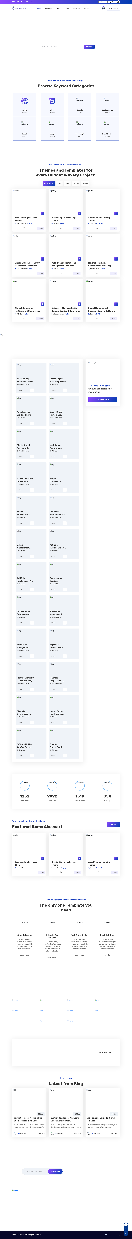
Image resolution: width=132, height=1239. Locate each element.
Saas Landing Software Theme (26, 219)
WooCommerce (107, 110)
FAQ (56, 1205)
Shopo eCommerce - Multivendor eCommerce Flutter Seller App (27, 309)
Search (89, 47)
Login (81, 1205)
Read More (41, 1133)
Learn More (24, 955)
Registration (83, 1209)
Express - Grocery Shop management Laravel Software (58, 646)
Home (39, 8)
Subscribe (55, 1171)
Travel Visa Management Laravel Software (58, 613)
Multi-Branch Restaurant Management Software (64, 264)
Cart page (107, 1209)
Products (48, 8)
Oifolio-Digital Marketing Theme (64, 219)
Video (52, 110)
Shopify (80, 110)
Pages (58, 8)
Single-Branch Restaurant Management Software (27, 264)
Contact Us (59, 1197)
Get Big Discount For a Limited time (26, 2)
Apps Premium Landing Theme (99, 219)
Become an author (111, 1197)
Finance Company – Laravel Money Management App (25, 679)
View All (113, 824)
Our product (108, 1205)
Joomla (25, 134)
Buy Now (29, 204)
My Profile (82, 1197)
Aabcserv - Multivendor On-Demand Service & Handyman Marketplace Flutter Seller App (66, 309)
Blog (67, 8)
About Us (76, 8)
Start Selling (113, 8)
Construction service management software (56, 579)
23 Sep (40, 1114)
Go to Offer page (105, 1052)
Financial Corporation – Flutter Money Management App (58, 679)
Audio (25, 110)
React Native (107, 134)
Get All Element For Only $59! (100, 390)
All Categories (48, 183)
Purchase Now (103, 399)
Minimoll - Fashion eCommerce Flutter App (99, 264)
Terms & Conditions (111, 1201)
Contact (87, 8)
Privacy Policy (60, 1209)
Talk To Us (29, 199)
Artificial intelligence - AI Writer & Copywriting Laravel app (57, 546)
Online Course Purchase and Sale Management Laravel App (25, 613)
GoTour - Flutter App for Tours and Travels (24, 746)
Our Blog (58, 1201)
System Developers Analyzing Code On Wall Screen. (65, 1119)
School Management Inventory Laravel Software (101, 309)
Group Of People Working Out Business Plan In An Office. (28, 1119)
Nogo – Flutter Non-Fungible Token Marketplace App (58, 712)
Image (52, 134)
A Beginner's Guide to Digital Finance (101, 1119)
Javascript (79, 134)
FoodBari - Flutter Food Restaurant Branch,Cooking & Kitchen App (58, 746)
